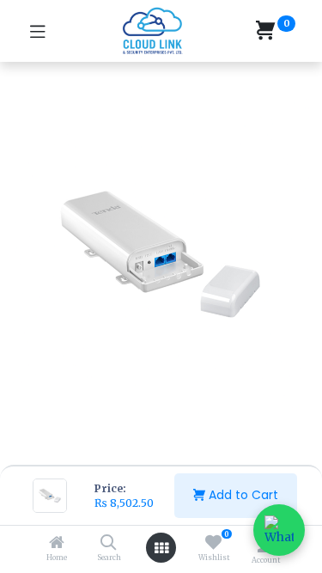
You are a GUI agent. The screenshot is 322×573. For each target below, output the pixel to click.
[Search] (108, 544)
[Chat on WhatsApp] (279, 530)
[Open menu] (161, 548)
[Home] (56, 544)
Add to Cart (241, 494)
